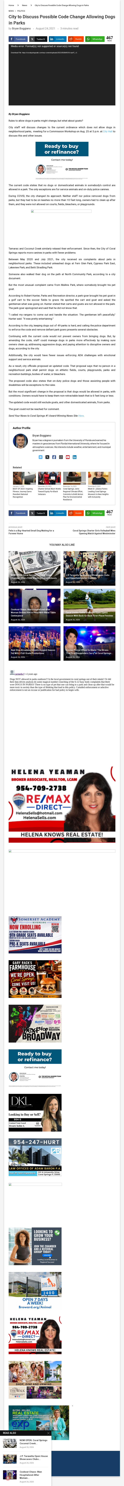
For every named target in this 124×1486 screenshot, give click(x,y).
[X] (47, 457)
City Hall (107, 131)
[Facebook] (54, 457)
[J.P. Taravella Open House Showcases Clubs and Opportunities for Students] (89, 568)
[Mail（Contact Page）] (40, 457)
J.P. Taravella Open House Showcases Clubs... (34, 1458)
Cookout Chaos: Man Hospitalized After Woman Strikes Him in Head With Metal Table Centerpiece (33, 612)
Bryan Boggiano (21, 28)
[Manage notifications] (7, 1478)
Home (11, 5)
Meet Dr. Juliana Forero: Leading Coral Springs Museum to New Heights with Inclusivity (98, 493)
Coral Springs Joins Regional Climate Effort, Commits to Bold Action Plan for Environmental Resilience (73, 494)
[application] (62, 74)
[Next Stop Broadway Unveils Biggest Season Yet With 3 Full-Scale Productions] (34, 643)
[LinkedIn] (74, 457)
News (24, 5)
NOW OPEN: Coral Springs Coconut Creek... (33, 1442)
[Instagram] (61, 457)
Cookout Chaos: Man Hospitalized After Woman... (31, 1474)
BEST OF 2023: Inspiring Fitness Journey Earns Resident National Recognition (23, 493)
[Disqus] (62, 706)
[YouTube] (67, 457)
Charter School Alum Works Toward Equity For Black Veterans (49, 491)
